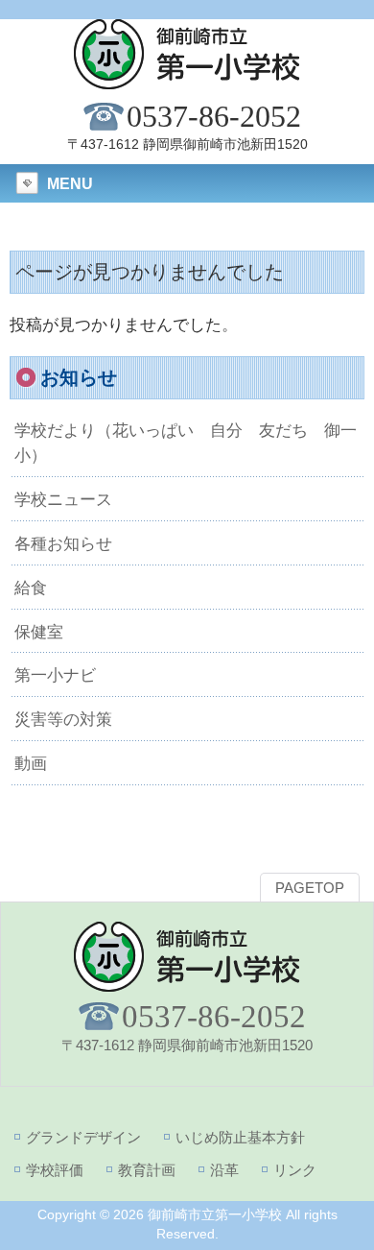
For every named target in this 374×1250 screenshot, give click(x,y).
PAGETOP (309, 888)
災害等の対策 (63, 719)
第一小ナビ (55, 675)
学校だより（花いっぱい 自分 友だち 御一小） (185, 443)
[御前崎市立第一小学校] (187, 81)
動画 (30, 763)
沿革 (224, 1170)
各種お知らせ (63, 543)
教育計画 (146, 1170)
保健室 (38, 631)
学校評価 (54, 1170)
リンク (294, 1170)
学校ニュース (63, 499)
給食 (30, 587)
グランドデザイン (83, 1137)
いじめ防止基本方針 (240, 1137)
